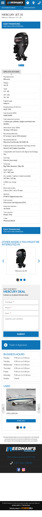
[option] (21, 260)
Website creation (14, 508)
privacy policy (16, 505)
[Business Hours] (28, 3)
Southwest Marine (8, 7)
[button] (3, 261)
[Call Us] (39, 3)
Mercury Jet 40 (21, 271)
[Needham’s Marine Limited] (15, 3)
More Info (21, 421)
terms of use (26, 505)
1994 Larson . (12, 413)
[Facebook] (18, 469)
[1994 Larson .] (21, 400)
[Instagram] (23, 469)
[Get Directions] (33, 3)
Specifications (11, 72)
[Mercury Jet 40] (21, 258)
